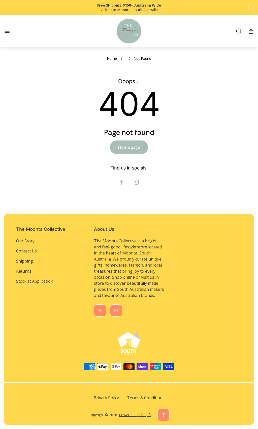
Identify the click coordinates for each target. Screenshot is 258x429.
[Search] (238, 31)
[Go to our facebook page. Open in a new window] (122, 182)
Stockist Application (34, 281)
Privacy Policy (106, 398)
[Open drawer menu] (7, 31)
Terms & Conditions (146, 398)
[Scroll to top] (163, 415)
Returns (23, 271)
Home (112, 58)
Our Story (25, 241)
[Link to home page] (129, 343)
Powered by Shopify (135, 414)
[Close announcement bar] (251, 8)
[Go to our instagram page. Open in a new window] (136, 182)
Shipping (24, 261)
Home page (129, 147)
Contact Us (26, 251)
